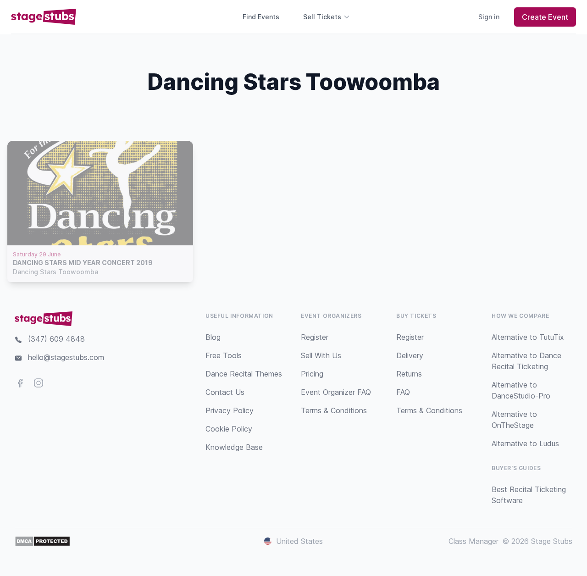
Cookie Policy (228, 428)
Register (314, 337)
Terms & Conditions (334, 410)
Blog (213, 337)
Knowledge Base (234, 447)
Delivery (409, 355)
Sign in (488, 17)
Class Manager (473, 541)
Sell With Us (321, 355)
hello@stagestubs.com (66, 357)
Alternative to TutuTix (528, 337)
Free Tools (223, 355)
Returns (409, 373)
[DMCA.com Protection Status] (42, 541)
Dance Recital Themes (243, 373)
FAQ (403, 392)
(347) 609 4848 (56, 338)
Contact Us (224, 392)
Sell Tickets (322, 17)
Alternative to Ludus (525, 443)
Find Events (261, 17)
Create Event (545, 17)
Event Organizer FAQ (336, 392)
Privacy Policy (229, 410)
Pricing (312, 373)
